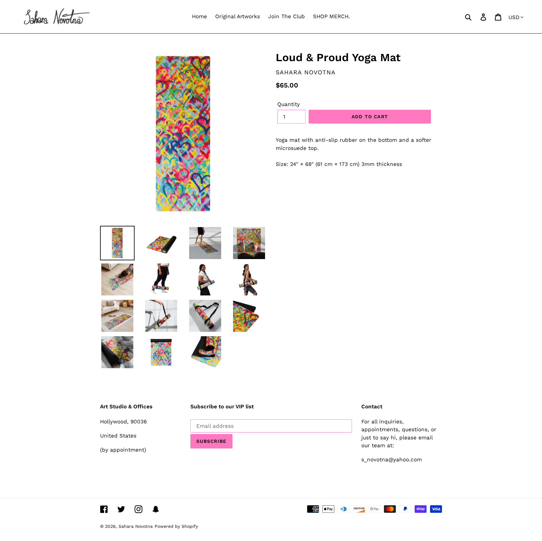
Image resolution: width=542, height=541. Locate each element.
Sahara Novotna (136, 526)
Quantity (288, 104)
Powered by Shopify (176, 526)
